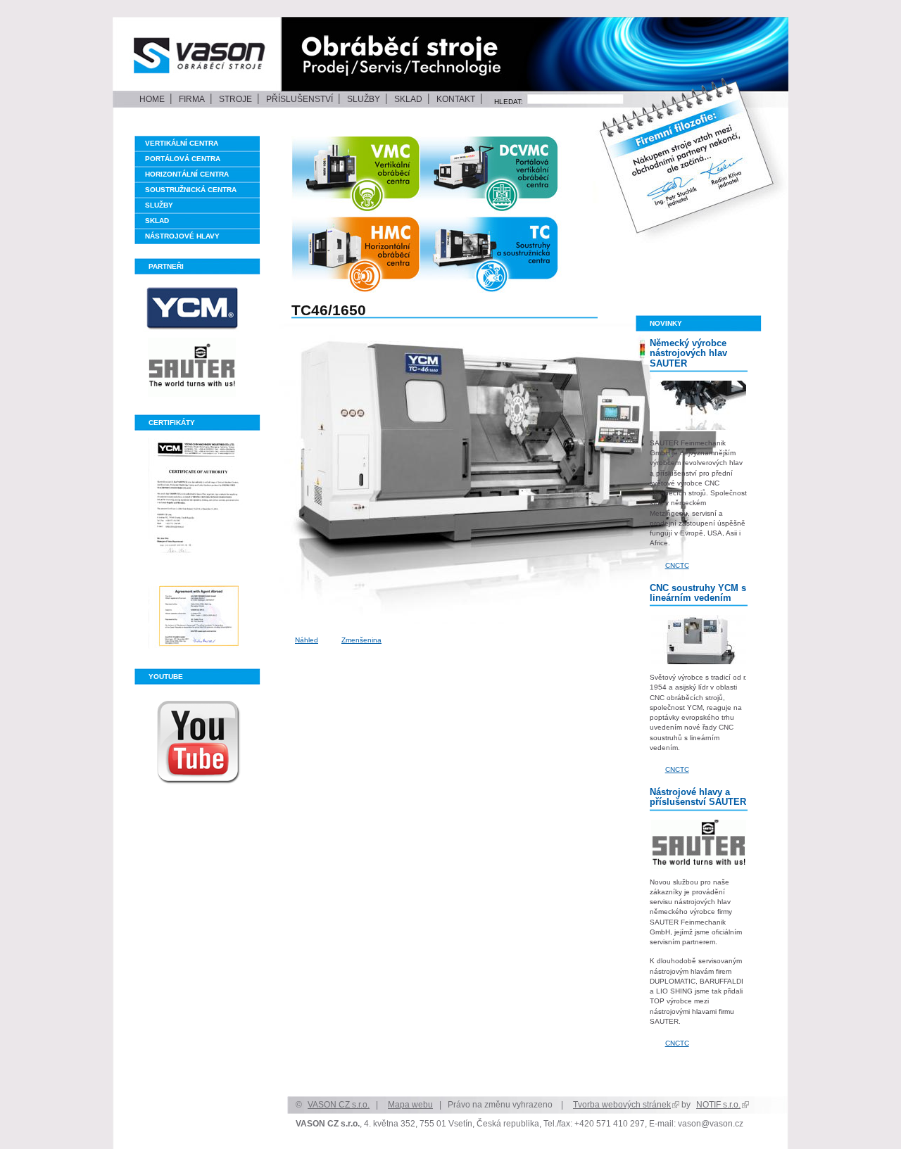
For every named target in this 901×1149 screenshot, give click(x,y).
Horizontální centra (187, 174)
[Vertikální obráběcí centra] (377, 173)
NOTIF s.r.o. (718, 1104)
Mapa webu (410, 1104)
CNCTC (677, 565)
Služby (363, 98)
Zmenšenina (361, 640)
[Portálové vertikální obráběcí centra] (515, 173)
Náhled (306, 640)
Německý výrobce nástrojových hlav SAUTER (688, 353)
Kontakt (455, 98)
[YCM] (199, 309)
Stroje (235, 98)
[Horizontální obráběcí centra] (372, 255)
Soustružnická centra (191, 189)
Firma (192, 98)
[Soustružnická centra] (515, 255)
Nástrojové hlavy (182, 236)
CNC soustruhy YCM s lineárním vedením (698, 593)
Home (152, 98)
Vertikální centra (181, 143)
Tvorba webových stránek (622, 1104)
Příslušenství (299, 98)
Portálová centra (182, 159)
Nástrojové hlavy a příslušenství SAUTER (698, 797)
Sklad (408, 98)
